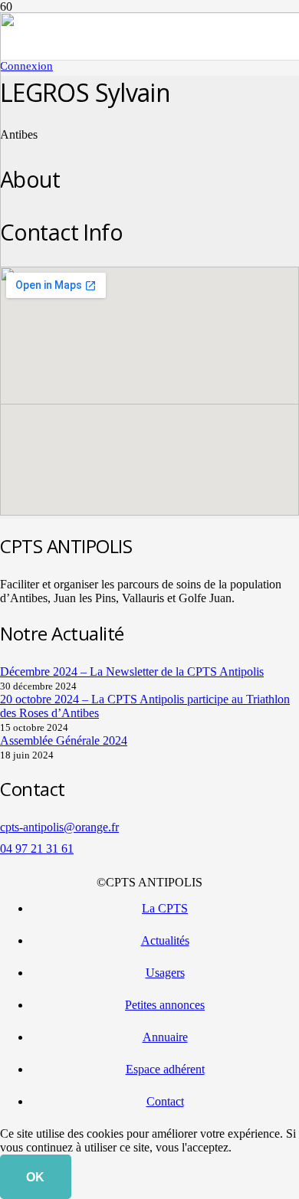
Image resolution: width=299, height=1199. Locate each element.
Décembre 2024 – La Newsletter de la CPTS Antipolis (132, 671)
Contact (165, 1101)
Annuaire (165, 1036)
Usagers (165, 972)
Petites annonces (165, 1004)
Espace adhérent (165, 1069)
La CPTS (165, 908)
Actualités (165, 940)
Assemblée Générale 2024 (63, 740)
